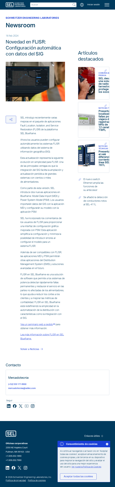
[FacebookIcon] (15, 406)
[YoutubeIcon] (27, 406)
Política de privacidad (16, 481)
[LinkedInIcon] (9, 406)
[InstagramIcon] (33, 406)
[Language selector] (82, 5)
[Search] (74, 5)
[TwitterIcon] (21, 406)
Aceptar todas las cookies (78, 476)
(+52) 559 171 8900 (17, 384)
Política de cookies (37, 481)
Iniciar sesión (93, 5)
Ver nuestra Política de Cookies (86, 467)
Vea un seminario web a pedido (37, 324)
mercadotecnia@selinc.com (22, 388)
